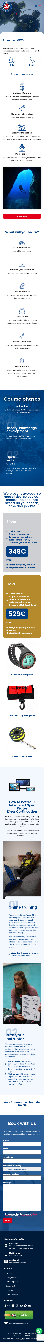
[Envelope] (29, 1305)
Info (12, 65)
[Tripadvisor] (9, 1305)
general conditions (27, 1216)
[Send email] (6, 1261)
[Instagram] (17, 1305)
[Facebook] (13, 1305)
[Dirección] (6, 1246)
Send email (14, 1260)
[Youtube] (21, 1305)
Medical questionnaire (18, 1323)
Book (31, 65)
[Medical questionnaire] (6, 1323)
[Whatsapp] (25, 1305)
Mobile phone (15, 1253)
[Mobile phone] (6, 1254)
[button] (39, 1331)
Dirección (13, 1243)
